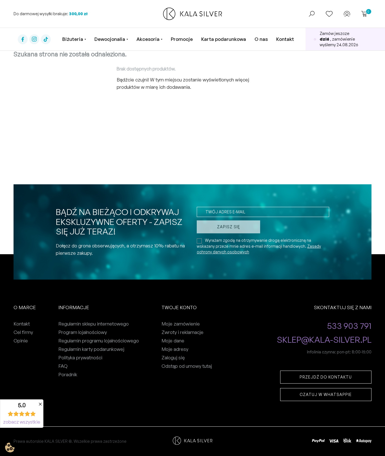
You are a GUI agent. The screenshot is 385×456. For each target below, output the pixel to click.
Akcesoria (148, 39)
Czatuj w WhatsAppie (326, 394)
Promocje (182, 39)
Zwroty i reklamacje (182, 332)
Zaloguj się (173, 357)
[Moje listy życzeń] (329, 13)
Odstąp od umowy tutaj (186, 366)
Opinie (21, 341)
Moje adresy (174, 349)
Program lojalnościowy (82, 332)
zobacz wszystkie (21, 422)
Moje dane (172, 341)
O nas (261, 39)
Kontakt (285, 39)
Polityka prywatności (80, 357)
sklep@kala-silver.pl (324, 340)
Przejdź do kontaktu (326, 377)
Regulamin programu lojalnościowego (98, 341)
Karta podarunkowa (223, 39)
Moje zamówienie (180, 324)
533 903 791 (349, 326)
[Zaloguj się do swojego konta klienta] (347, 14)
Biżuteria (72, 39)
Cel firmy (23, 332)
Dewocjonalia (109, 39)
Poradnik (67, 374)
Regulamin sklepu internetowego (93, 324)
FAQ (63, 366)
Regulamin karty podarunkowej (91, 349)
